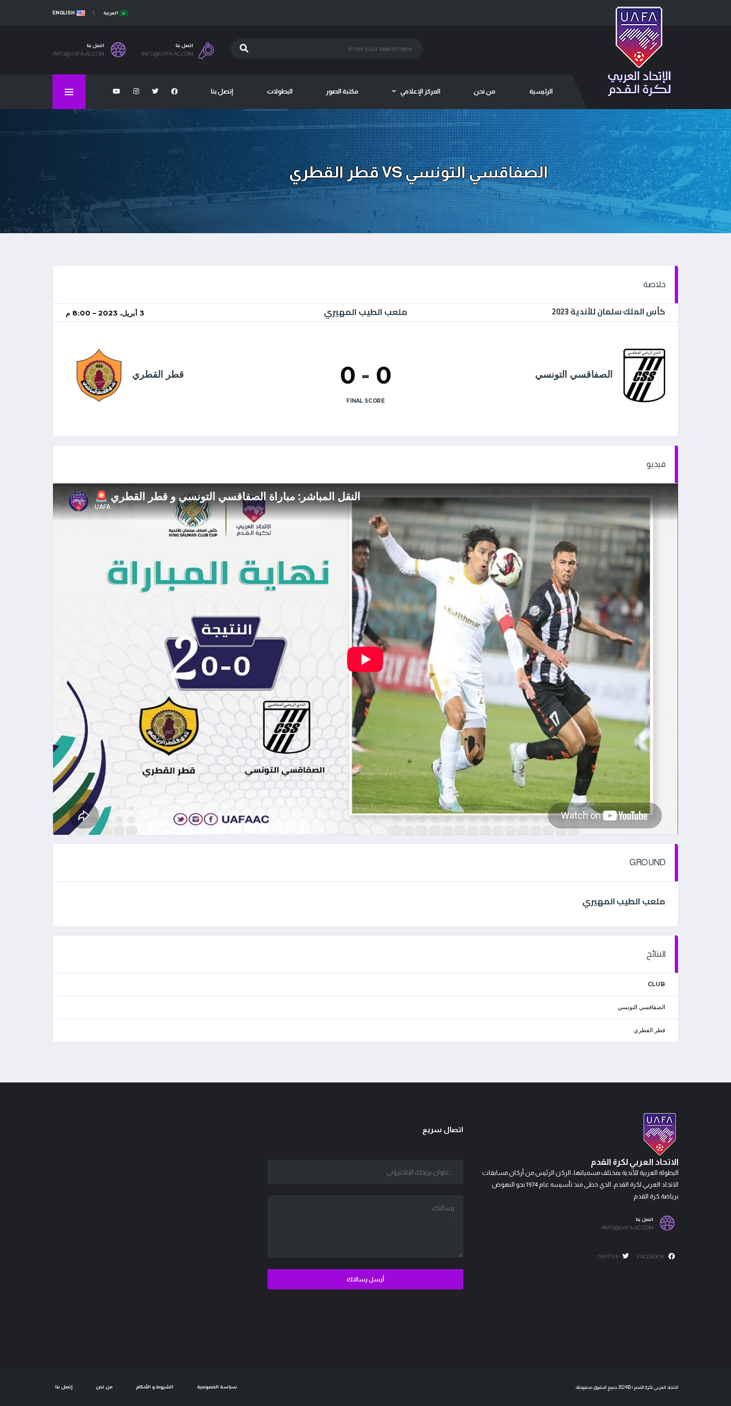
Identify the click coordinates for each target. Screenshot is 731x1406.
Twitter (608, 1256)
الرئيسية (541, 91)
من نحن (485, 91)
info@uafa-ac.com (167, 54)
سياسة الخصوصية (217, 1386)
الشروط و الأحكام (154, 1386)
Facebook (651, 1256)
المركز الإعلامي (420, 91)
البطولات (280, 91)
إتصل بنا (222, 91)
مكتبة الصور (342, 91)
